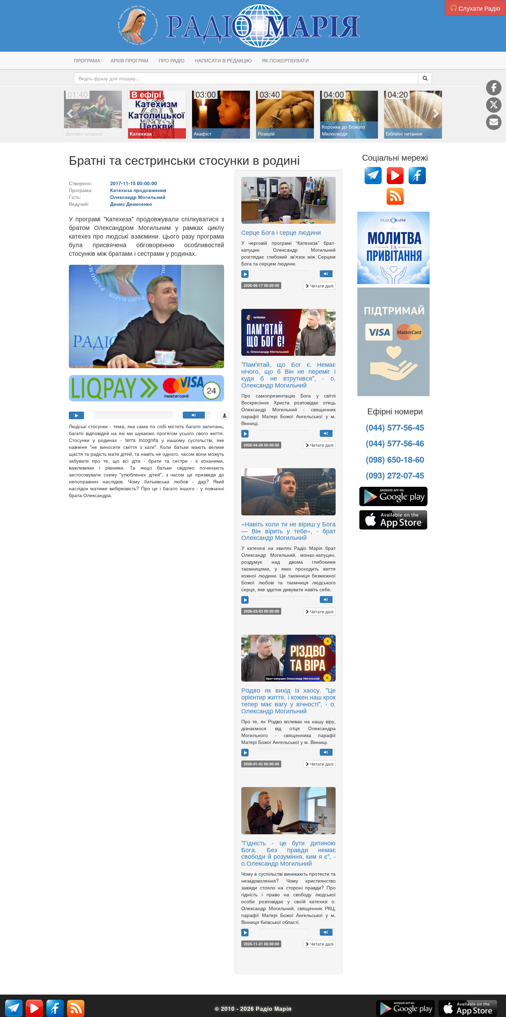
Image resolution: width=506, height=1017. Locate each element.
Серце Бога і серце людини (281, 232)
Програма (87, 60)
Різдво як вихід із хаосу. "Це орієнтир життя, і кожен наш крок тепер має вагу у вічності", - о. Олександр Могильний (288, 700)
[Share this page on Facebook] (494, 87)
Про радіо (172, 60)
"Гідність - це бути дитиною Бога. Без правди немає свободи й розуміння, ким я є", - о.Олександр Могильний (288, 852)
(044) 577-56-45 (395, 427)
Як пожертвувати (285, 60)
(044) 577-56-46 (395, 443)
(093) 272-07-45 (395, 475)
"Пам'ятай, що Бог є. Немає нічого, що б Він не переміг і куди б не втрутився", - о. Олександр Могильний (288, 374)
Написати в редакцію (223, 60)
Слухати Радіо (478, 7)
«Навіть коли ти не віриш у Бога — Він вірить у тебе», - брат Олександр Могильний (288, 530)
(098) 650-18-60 (395, 459)
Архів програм (129, 60)
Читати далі (321, 286)
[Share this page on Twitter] (494, 105)
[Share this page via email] (494, 122)
